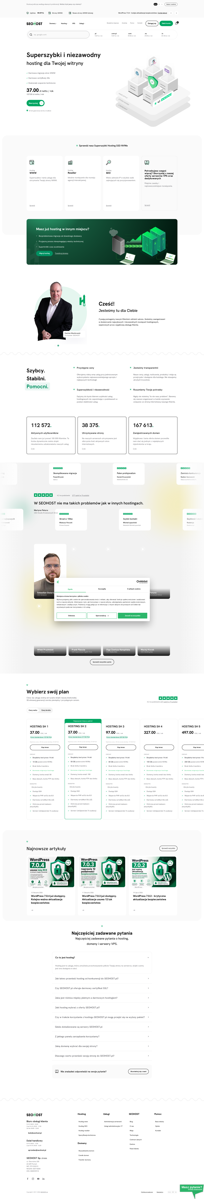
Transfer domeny (85, 1160)
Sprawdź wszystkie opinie (102, 662)
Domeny (53, 23)
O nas (33, 449)
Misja (131, 1131)
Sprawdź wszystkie (168, 848)
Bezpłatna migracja (113, 23)
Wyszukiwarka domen (86, 1151)
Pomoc (132, 23)
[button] (55, 345)
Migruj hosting (44, 253)
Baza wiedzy (159, 1122)
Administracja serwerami (113, 1122)
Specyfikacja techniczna (87, 1135)
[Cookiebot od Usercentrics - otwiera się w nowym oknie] (138, 581)
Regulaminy (160, 1192)
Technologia (134, 1135)
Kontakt (139, 23)
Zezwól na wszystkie (132, 615)
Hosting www (83, 1122)
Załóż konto (166, 23)
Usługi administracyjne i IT (113, 1126)
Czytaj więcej (162, 13)
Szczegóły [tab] (102, 589)
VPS (73, 23)
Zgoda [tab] (70, 589)
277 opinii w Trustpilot (80, 495)
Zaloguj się (152, 23)
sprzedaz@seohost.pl (37, 1150)
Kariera (132, 1144)
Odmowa (71, 615)
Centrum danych (136, 1140)
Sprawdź (32, 205)
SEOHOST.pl (44, 1192)
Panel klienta (134, 1149)
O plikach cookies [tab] (134, 589)
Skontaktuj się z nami (138, 1071)
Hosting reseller (84, 1131)
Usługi (81, 23)
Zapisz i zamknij (171, 4)
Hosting (64, 23)
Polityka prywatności (147, 1192)
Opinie (157, 1126)
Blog (131, 1122)
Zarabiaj (124, 23)
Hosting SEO (83, 1126)
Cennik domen (84, 1155)
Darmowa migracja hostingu (43, 770)
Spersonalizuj (101, 615)
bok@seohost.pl (35, 1133)
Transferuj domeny (61, 253)
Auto (155, 4)
